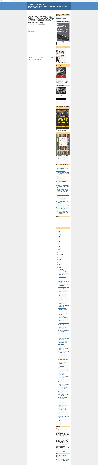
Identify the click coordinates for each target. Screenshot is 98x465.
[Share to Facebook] (43, 24)
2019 (58, 241)
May (59, 262)
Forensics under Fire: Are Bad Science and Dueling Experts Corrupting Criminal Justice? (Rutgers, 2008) (62, 208)
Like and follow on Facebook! (61, 18)
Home (42, 57)
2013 (58, 420)
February (60, 267)
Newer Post (30, 57)
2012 (58, 422)
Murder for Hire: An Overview (61, 181)
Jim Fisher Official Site (60, 178)
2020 (58, 239)
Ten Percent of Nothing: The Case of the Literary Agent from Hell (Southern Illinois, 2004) (62, 198)
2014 (58, 249)
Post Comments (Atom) (37, 59)
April (59, 264)
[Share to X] (42, 24)
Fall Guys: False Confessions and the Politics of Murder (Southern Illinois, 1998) (62, 186)
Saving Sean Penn (61, 344)
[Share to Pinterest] (44, 24)
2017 (58, 244)
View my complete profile (60, 451)
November (60, 252)
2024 (58, 233)
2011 (58, 423)
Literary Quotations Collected (61, 455)
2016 (58, 246)
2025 (58, 231)
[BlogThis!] (40, 24)
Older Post (53, 57)
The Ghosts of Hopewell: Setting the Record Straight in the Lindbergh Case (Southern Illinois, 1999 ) (62, 190)
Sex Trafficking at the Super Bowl (63, 287)
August (60, 257)
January (60, 269)
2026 (58, 229)
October (60, 254)
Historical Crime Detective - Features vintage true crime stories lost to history (62, 460)
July (59, 259)
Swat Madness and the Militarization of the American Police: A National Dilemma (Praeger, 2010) (62, 212)
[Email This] (39, 24)
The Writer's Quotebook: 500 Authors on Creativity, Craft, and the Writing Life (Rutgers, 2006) (62, 205)
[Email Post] (38, 24)
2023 (58, 234)
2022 (58, 236)
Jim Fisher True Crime (36, 5)
